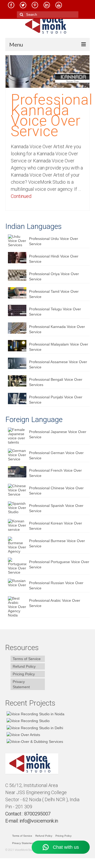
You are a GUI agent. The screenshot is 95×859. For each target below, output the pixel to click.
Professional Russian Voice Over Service (56, 585)
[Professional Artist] (27, 720)
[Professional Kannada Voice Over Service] (47, 71)
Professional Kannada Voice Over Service (57, 329)
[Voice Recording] (34, 727)
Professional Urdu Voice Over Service (53, 241)
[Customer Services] (34, 714)
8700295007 (38, 813)
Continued (21, 196)
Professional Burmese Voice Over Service (57, 543)
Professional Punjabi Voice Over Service (55, 399)
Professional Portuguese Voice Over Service (59, 564)
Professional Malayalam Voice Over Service (58, 347)
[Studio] (22, 734)
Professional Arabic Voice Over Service (54, 603)
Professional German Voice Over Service (56, 455)
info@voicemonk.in (39, 821)
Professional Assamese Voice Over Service (58, 364)
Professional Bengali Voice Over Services (55, 382)
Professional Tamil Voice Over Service (54, 294)
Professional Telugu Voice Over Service (55, 311)
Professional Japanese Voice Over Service (57, 434)
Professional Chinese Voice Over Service (56, 490)
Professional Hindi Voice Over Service (53, 259)
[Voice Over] (34, 741)
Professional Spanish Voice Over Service (56, 508)
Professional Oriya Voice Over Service (54, 276)
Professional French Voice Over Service (55, 473)
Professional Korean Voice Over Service (55, 526)
